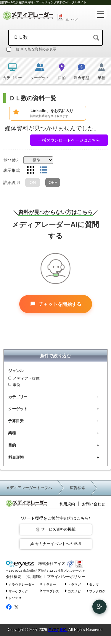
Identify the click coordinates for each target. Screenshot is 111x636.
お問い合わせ (93, 504)
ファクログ (97, 591)
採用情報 (34, 576)
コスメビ (74, 591)
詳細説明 (11, 182)
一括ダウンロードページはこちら (69, 140)
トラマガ (74, 584)
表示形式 (11, 170)
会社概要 (13, 576)
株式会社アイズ (51, 563)
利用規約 (67, 504)
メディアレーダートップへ (29, 488)
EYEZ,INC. (57, 629)
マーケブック (18, 591)
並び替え (11, 160)
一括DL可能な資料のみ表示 (34, 49)
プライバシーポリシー (66, 576)
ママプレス (51, 591)
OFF (53, 182)
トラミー (49, 584)
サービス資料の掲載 (58, 529)
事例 (16, 384)
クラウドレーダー (22, 584)
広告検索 (77, 488)
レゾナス (15, 598)
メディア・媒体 (26, 378)
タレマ (94, 584)
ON (33, 182)
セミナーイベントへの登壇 (58, 544)
